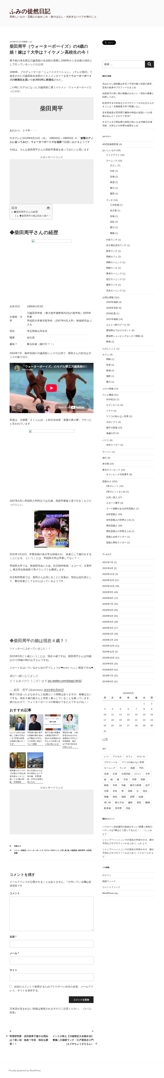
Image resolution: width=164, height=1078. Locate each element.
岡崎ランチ (111, 268)
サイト (13, 970)
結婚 (141, 796)
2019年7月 (107, 675)
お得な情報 (108, 297)
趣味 (130, 802)
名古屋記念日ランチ (116, 245)
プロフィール (111, 762)
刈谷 (112, 171)
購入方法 (119, 802)
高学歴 (118, 808)
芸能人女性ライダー (116, 536)
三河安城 (114, 205)
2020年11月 (108, 580)
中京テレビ (54, 850)
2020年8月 (107, 598)
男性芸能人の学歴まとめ (118, 531)
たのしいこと (109, 348)
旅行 (104, 458)
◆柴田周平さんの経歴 (26, 211)
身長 (139, 802)
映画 (108, 341)
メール (14, 953)
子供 (125, 779)
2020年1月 (107, 640)
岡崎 (108, 359)
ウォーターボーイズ (35, 850)
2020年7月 (107, 604)
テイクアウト (113, 155)
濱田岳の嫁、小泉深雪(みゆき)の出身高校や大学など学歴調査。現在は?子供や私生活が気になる (70, 739)
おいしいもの (109, 150)
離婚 (147, 802)
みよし (113, 165)
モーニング (111, 160)
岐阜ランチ (111, 251)
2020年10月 (108, 586)
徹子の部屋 (111, 427)
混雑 (130, 791)
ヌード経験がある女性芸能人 (120, 508)
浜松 (112, 222)
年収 (115, 785)
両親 (132, 768)
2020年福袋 (112, 302)
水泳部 (88, 850)
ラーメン (106, 452)
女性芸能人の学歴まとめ (118, 520)
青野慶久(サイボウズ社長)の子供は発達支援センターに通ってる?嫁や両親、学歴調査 (18, 776)
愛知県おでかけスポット (118, 330)
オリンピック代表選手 (117, 474)
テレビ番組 (108, 394)
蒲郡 (108, 376)
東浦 (112, 182)
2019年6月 (107, 681)
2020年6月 (107, 610)
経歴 (132, 796)
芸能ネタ (17, 846)
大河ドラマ (111, 422)
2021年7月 (107, 562)
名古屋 (113, 210)
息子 (147, 785)
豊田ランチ (111, 285)
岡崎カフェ (111, 256)
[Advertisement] (52, 181)
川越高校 (73, 850)
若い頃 (107, 802)
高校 (128, 808)
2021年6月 (107, 568)
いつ (106, 756)
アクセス (117, 756)
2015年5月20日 (54, 690)
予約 (141, 768)
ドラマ (109, 410)
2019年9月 (107, 663)
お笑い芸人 (111, 497)
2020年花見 (112, 308)
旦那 (106, 791)
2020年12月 (108, 574)
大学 (62, 850)
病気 (115, 796)
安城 (112, 176)
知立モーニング (114, 279)
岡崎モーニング (114, 262)
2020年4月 (107, 622)
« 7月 (105, 739)
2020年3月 (107, 628)
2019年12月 (108, 645)
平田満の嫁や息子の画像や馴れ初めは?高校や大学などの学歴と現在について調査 (35, 738)
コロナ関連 (108, 388)
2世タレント (112, 486)
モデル (46, 850)
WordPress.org (110, 893)
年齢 (123, 785)
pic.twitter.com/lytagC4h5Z (65, 680)
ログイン (106, 875)
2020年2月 (107, 634)
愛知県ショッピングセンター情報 (123, 336)
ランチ (109, 200)
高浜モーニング (114, 290)
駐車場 (107, 808)
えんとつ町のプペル (116, 324)
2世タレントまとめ (115, 491)
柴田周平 (81, 850)
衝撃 (16, 853)
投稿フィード (109, 881)
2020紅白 (111, 399)
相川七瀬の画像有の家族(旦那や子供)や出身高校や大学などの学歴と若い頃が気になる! (53, 738)
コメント (15, 893)
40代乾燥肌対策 (110, 144)
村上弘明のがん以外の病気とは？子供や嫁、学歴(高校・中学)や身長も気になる (35, 776)
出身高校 (125, 773)
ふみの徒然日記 (30, 11)
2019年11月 (108, 651)
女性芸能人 (111, 514)
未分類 (105, 463)
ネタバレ (141, 756)
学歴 (134, 779)
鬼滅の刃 (110, 433)
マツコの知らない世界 (117, 416)
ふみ (30, 42)
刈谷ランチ (111, 239)
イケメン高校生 (20, 850)
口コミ (138, 773)
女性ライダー (113, 445)
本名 (115, 791)
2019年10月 (108, 657)
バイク (105, 440)
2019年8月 (107, 669)
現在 (145, 791)
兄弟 (106, 773)
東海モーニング (114, 273)
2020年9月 (107, 592)
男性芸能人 (111, 525)
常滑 (108, 365)
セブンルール (113, 405)
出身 (115, 773)
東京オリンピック (111, 469)
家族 (106, 785)
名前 (13, 936)
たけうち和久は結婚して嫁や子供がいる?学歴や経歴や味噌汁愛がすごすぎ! (17, 738)
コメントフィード (111, 887)
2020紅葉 (111, 313)
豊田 (112, 193)
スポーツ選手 (113, 503)
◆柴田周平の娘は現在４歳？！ (35, 215)
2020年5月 (107, 616)
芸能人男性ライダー (116, 542)
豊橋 (112, 233)
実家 (143, 779)
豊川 (112, 188)
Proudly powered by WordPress (25, 1070)
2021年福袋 (112, 319)
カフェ (105, 354)
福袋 (123, 796)
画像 (106, 796)
